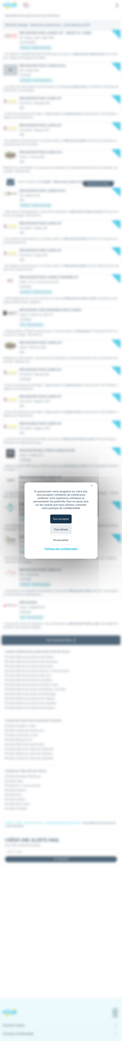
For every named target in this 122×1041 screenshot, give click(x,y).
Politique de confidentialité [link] (61, 548)
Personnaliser (61, 540)
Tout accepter (61, 519)
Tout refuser (61, 529)
